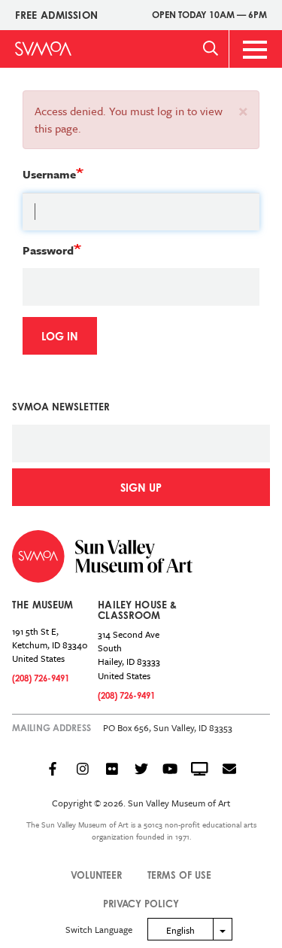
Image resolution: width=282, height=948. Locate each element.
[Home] (43, 48)
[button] (243, 110)
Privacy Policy (141, 904)
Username (49, 174)
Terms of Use (179, 875)
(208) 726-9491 (40, 678)
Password (48, 250)
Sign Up (141, 487)
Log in (59, 336)
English (180, 930)
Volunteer (96, 875)
